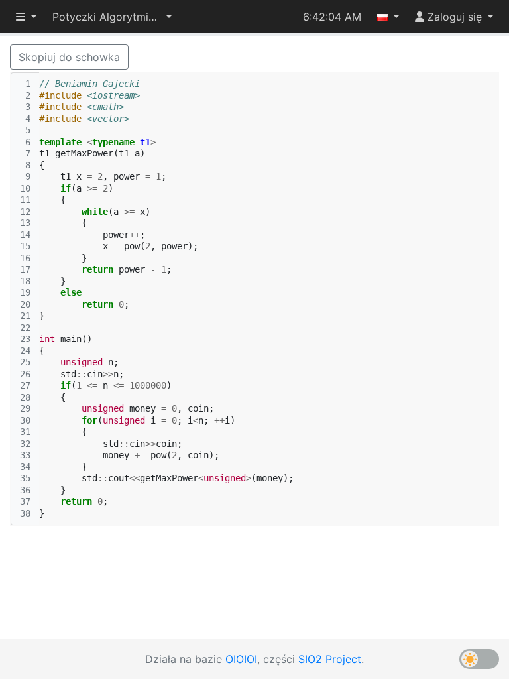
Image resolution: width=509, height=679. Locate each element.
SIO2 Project (329, 659)
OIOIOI (241, 659)
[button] (112, 16)
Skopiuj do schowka (69, 57)
